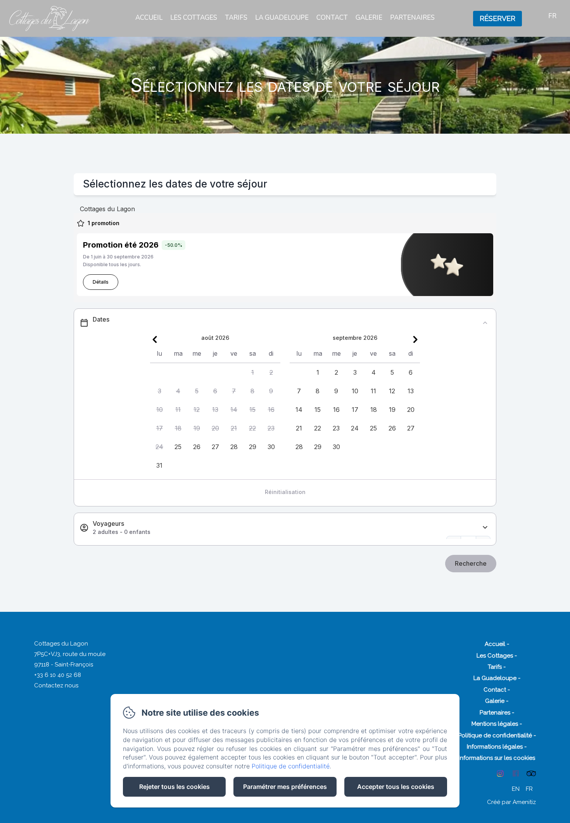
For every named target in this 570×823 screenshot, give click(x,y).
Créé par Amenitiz (511, 802)
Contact (332, 17)
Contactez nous (56, 685)
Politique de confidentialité (495, 735)
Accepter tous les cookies (395, 786)
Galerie (369, 17)
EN (516, 788)
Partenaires (412, 17)
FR (529, 788)
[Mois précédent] (154, 339)
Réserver (497, 18)
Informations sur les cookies (497, 757)
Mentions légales (495, 723)
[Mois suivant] (415, 339)
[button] (252, 372)
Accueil (148, 17)
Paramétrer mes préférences (285, 786)
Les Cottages (193, 17)
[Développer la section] (485, 527)
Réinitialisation (285, 492)
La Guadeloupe (282, 17)
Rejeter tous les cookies (174, 786)
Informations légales (495, 746)
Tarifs (236, 17)
